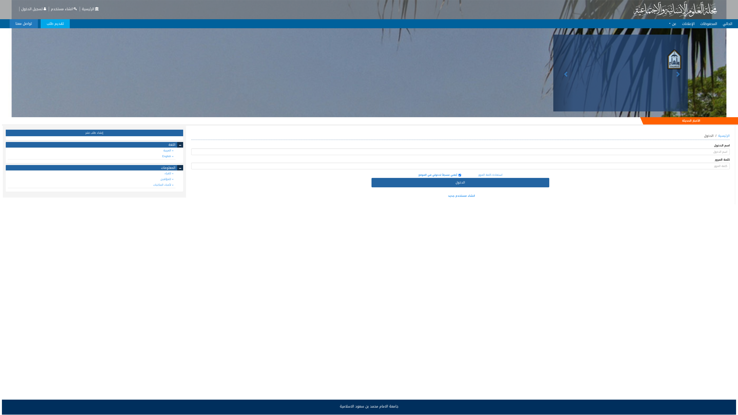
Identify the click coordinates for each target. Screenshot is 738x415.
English (167, 156)
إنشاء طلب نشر (94, 132)
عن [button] (673, 24)
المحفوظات (708, 24)
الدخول (460, 182)
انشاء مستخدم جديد (461, 196)
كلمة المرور (722, 160)
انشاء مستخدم (62, 9)
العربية (167, 150)
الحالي (727, 24)
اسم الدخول (722, 146)
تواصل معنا (23, 23)
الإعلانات (688, 24)
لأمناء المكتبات (162, 185)
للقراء (168, 173)
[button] (563, 73)
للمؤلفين (166, 179)
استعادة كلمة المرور (490, 175)
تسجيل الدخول (32, 9)
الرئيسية (88, 9)
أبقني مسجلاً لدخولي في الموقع (437, 175)
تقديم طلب (55, 23)
